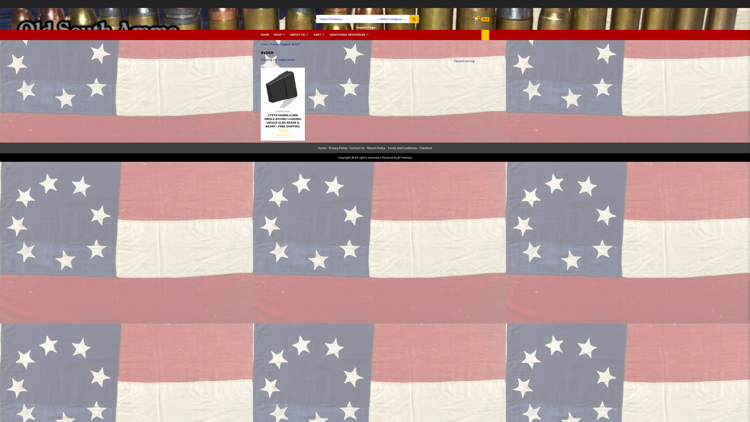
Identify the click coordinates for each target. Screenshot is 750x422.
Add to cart (283, 135)
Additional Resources (347, 34)
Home (265, 34)
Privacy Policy (338, 148)
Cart (317, 34)
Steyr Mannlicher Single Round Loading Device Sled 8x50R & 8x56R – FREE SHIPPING (282, 121)
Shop (278, 34)
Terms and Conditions (402, 148)
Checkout (426, 148)
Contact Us (357, 148)
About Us (297, 34)
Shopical (387, 157)
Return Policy (376, 148)
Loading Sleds (282, 111)
